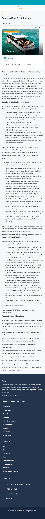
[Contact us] (42, 8)
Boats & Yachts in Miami (10, 396)
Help (4, 450)
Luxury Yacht (7, 410)
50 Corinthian (9, 58)
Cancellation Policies (10, 471)
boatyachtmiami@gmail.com (15, 494)
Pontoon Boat (8, 424)
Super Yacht (7, 435)
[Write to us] (3, 2)
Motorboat (6, 417)
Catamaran (6, 407)
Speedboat (6, 432)
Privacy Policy (8, 464)
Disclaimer (6, 468)
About (5, 446)
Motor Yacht (7, 414)
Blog (4, 457)
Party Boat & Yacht (9, 421)
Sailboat (5, 428)
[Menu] (2, 8)
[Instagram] (37, 2)
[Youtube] (41, 2)
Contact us (6, 453)
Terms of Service (8, 460)
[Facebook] (32, 2)
